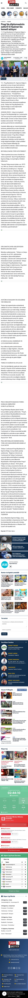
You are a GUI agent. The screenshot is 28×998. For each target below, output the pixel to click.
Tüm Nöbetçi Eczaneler (14, 850)
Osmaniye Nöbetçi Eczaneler (7, 975)
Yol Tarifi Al (15, 841)
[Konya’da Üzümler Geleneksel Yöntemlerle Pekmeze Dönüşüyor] (7, 605)
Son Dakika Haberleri (21, 983)
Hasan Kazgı (11, 667)
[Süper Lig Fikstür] (26, 896)
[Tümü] (26, 642)
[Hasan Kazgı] (4, 668)
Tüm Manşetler (7, 983)
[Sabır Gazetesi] (13, 3)
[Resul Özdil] (4, 675)
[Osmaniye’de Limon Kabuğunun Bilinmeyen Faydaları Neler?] (21, 578)
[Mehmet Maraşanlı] (4, 661)
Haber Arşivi (7, 986)
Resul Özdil (11, 673)
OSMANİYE (18, 8)
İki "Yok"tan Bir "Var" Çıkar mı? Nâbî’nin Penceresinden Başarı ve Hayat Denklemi (17, 662)
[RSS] (19, 968)
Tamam (18, 996)
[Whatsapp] (16, 968)
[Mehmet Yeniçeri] (4, 647)
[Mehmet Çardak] (4, 654)
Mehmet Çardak (12, 653)
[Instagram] (11, 968)
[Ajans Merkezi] (4, 564)
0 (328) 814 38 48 (6, 841)
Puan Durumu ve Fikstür (19, 980)
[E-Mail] (10, 566)
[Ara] (25, 3)
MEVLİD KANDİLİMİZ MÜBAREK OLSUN (16, 683)
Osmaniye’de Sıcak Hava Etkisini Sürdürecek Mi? (19, 598)
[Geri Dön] (4, 994)
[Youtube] (14, 968)
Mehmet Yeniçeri (13, 645)
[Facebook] (9, 968)
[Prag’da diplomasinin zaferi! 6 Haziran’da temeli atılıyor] (14, 69)
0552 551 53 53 (15, 959)
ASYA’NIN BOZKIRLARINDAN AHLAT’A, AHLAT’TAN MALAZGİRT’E (15, 648)
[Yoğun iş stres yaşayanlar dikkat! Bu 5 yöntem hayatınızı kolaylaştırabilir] (7, 578)
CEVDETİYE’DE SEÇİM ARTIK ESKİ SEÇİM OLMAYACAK (17, 676)
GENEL (3, 8)
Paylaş (4, 78)
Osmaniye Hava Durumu (19, 975)
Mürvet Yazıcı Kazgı (13, 680)
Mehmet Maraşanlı (13, 659)
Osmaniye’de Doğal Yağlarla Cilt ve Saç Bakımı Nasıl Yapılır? (6, 598)
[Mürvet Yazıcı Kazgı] (4, 682)
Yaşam (9, 21)
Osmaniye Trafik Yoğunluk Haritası (6, 980)
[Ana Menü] (1, 3)
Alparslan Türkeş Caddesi (15, 669)
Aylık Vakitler (5, 812)
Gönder (4, 634)
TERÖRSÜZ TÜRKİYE (13, 655)
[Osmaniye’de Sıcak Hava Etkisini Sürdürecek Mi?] (21, 592)
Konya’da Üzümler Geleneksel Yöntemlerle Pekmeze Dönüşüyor (7, 611)
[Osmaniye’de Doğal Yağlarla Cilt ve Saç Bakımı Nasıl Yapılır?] (7, 592)
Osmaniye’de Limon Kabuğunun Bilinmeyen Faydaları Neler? (20, 584)
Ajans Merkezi (13, 563)
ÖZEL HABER (10, 8)
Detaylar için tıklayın (14, 891)
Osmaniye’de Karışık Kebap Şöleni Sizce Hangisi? (20, 611)
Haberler (3, 21)
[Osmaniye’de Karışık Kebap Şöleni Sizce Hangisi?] (21, 605)
